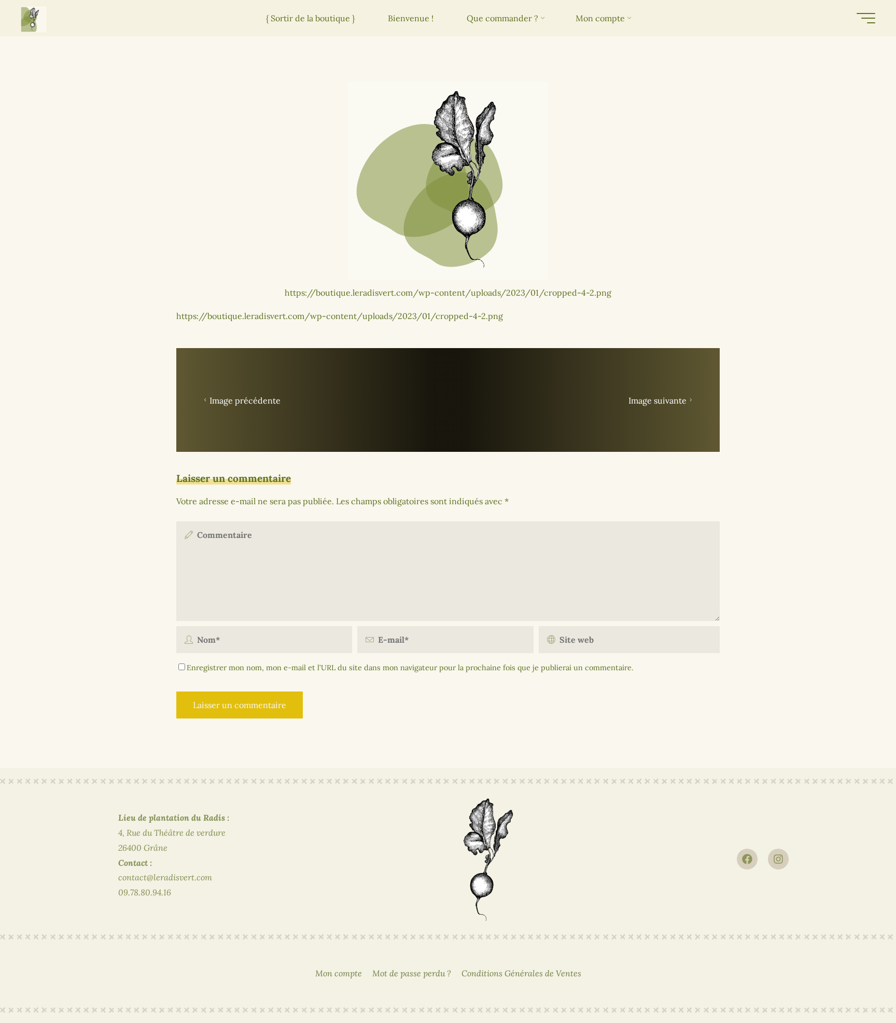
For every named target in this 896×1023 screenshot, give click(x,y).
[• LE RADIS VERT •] (33, 18)
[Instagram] (778, 859)
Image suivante (657, 400)
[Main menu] (866, 18)
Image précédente (245, 400)
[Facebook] (747, 859)
